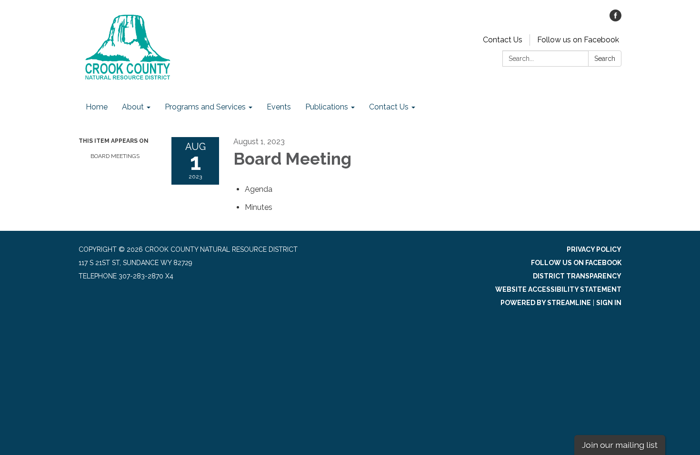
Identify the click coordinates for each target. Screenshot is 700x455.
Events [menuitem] (279, 106)
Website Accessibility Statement (558, 289)
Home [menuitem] (97, 106)
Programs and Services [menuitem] (205, 106)
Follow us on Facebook (578, 39)
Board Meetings (115, 156)
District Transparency (577, 276)
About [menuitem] (133, 106)
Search (604, 58)
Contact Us (502, 39)
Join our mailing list (620, 445)
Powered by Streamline (545, 303)
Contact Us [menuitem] (389, 106)
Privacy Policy (594, 249)
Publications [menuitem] (326, 106)
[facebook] (615, 18)
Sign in (608, 303)
